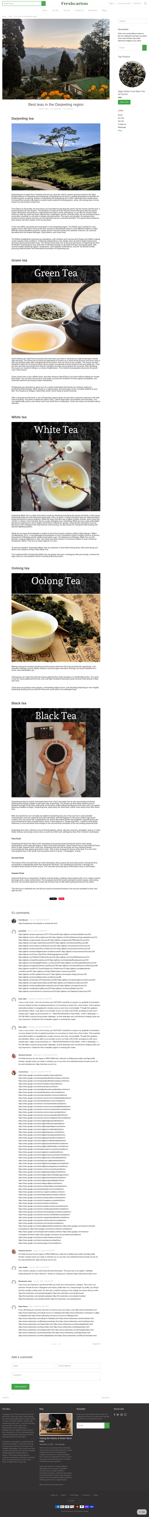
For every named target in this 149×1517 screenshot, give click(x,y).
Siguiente (96, 1344)
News (10, 16)
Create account (124, 3)
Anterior (5, 1398)
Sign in (112, 3)
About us (54, 1495)
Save (62, 899)
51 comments (68, 109)
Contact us (79, 10)
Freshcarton (74, 3)
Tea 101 (66, 10)
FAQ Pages (74, 1495)
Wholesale (92, 10)
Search (63, 1495)
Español (71, 1501)
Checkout (137, 3)
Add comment (20, 1387)
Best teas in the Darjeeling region (26, 16)
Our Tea (55, 10)
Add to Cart (124, 102)
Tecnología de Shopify (81, 1511)
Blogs (104, 10)
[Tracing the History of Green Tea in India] (56, 1424)
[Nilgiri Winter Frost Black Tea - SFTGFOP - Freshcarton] (132, 74)
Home (44, 10)
